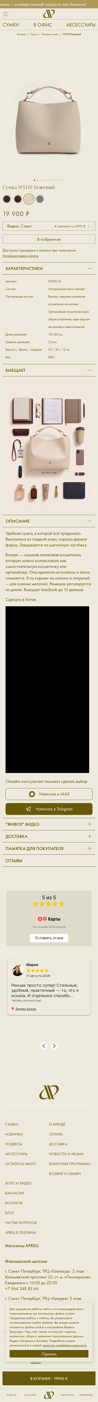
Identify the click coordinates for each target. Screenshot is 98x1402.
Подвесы (13, 1144)
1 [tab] (34, 180)
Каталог (30, 1395)
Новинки (14, 1134)
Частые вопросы (21, 1222)
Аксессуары (80, 25)
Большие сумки (50, 34)
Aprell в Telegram (20, 1232)
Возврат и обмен (65, 1173)
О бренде (57, 1124)
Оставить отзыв (49, 937)
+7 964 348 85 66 (21, 1288)
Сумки (11, 25)
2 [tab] (37, 180)
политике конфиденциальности (64, 1345)
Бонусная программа (69, 1163)
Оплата (56, 1134)
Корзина (67, 1395)
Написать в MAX (54, 794)
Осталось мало (20, 1163)
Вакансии (14, 1193)
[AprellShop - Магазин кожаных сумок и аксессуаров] (49, 14)
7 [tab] (52, 180)
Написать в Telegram (54, 809)
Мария (32, 964)
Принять (49, 1354)
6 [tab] (49, 180)
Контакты (14, 1202)
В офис (42, 25)
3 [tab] (40, 180)
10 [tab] (61, 180)
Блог (9, 1212)
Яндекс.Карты (26, 1009)
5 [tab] (46, 180)
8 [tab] (55, 180)
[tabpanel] (49, 109)
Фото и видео (18, 1183)
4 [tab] (43, 180)
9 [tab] (58, 180)
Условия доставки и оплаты (20, 256)
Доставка (58, 1144)
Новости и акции (66, 1153)
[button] (44, 1046)
